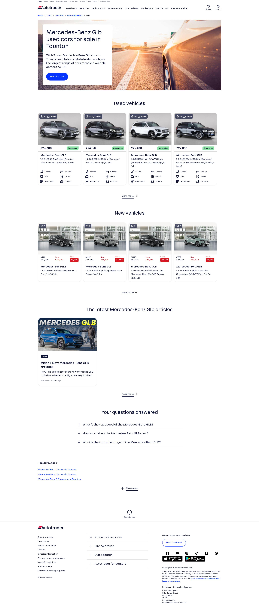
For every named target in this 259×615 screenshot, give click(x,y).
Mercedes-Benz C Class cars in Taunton (59, 479)
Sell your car (98, 8)
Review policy (45, 567)
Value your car (115, 8)
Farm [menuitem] (89, 2)
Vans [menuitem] (45, 2)
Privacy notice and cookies (51, 558)
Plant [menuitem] (95, 2)
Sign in (218, 9)
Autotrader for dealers (110, 563)
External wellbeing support (51, 571)
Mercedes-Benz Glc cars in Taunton (57, 474)
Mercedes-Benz (75, 16)
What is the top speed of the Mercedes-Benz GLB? (118, 424)
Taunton (59, 16)
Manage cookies (45, 577)
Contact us (43, 541)
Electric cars (162, 8)
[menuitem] (71, 9)
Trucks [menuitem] (82, 2)
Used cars (71, 8)
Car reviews (131, 8)
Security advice (45, 537)
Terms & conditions (47, 562)
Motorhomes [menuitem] (61, 2)
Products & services (108, 537)
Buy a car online (179, 8)
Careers (42, 550)
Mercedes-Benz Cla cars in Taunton (57, 470)
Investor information (48, 554)
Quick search (103, 555)
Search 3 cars (57, 76)
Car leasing (147, 8)
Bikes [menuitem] (52, 2)
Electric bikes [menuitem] (104, 2)
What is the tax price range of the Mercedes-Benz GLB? (122, 442)
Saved (208, 9)
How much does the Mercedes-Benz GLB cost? (115, 433)
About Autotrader (47, 546)
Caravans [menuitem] (73, 2)
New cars (84, 8)
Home (40, 16)
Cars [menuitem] (40, 2)
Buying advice (104, 546)
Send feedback (174, 543)
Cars (49, 16)
